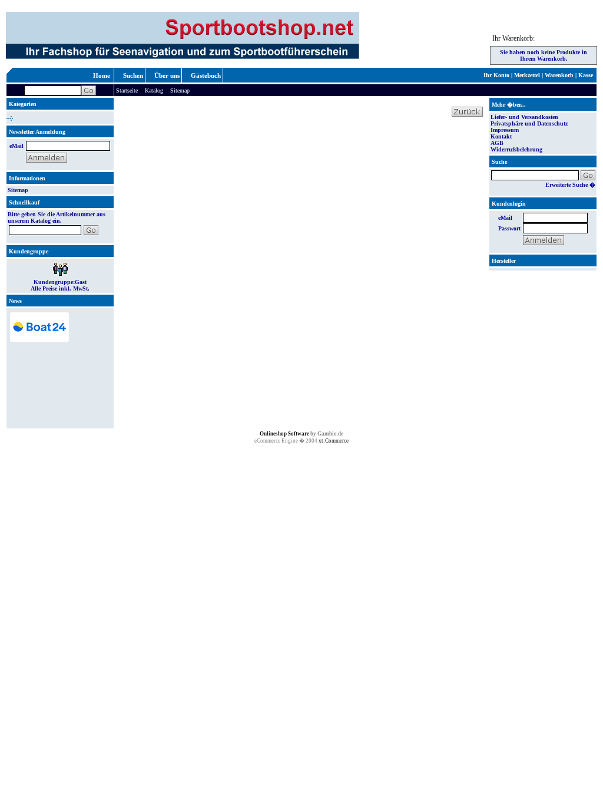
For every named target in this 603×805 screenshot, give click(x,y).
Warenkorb (559, 75)
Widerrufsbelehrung (516, 149)
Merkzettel (527, 75)
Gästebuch (206, 75)
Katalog (154, 90)
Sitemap (180, 90)
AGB (497, 143)
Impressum (505, 130)
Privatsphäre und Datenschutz (529, 123)
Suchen (133, 75)
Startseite (127, 90)
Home (101, 75)
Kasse (585, 75)
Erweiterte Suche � (570, 185)
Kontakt (501, 136)
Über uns (167, 75)
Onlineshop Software (284, 434)
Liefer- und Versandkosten (524, 117)
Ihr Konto (496, 75)
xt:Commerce (334, 441)
